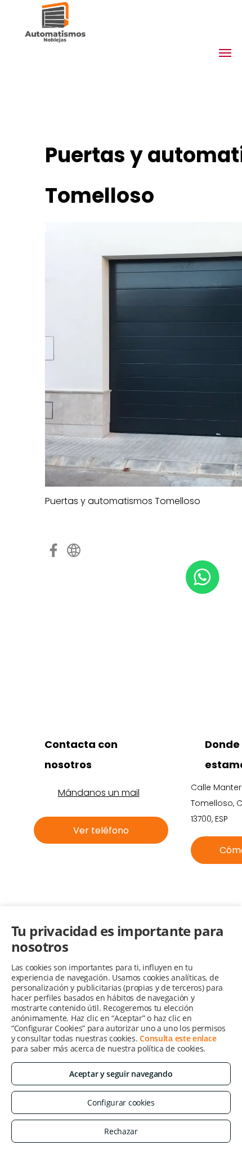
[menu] (225, 53)
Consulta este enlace (178, 1038)
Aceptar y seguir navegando (120, 1073)
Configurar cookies (121, 1102)
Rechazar (121, 1131)
